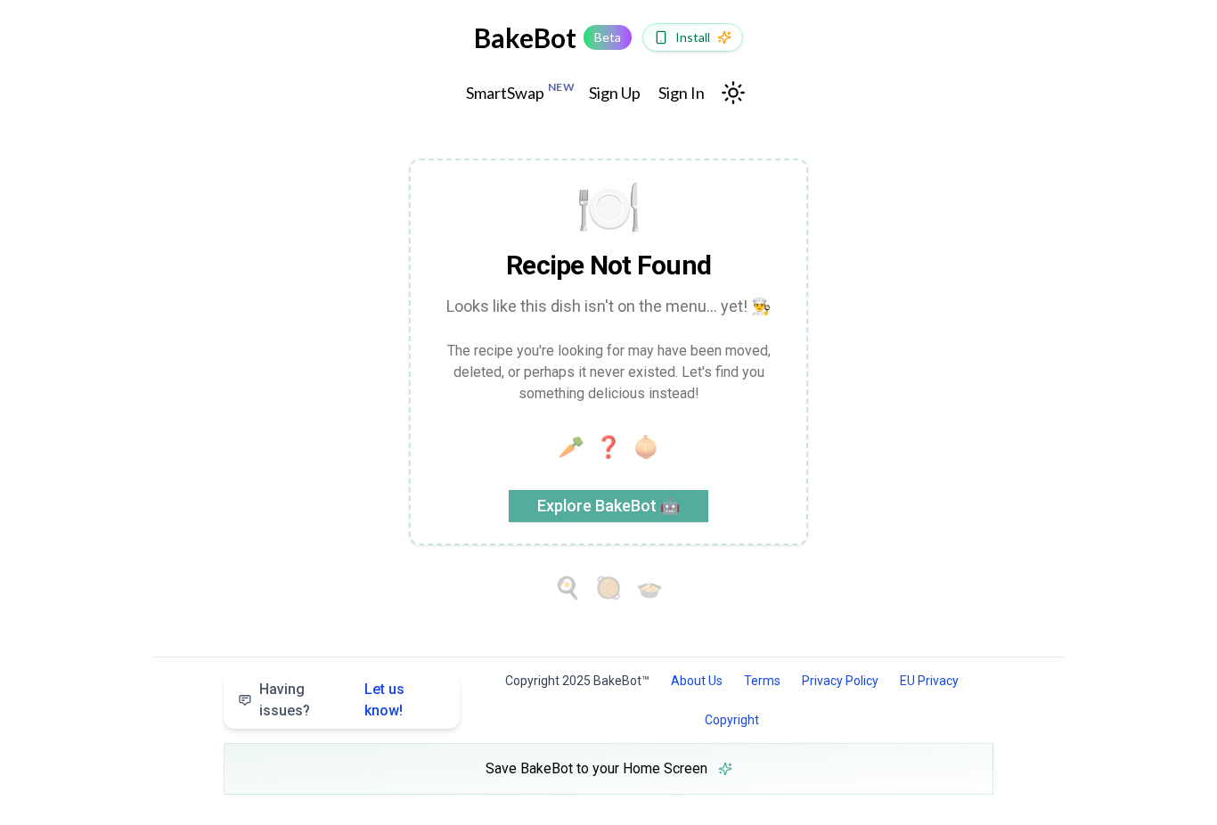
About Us (697, 681)
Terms (762, 681)
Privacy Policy (840, 681)
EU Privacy (929, 681)
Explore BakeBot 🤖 (608, 505)
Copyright (732, 720)
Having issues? (331, 700)
